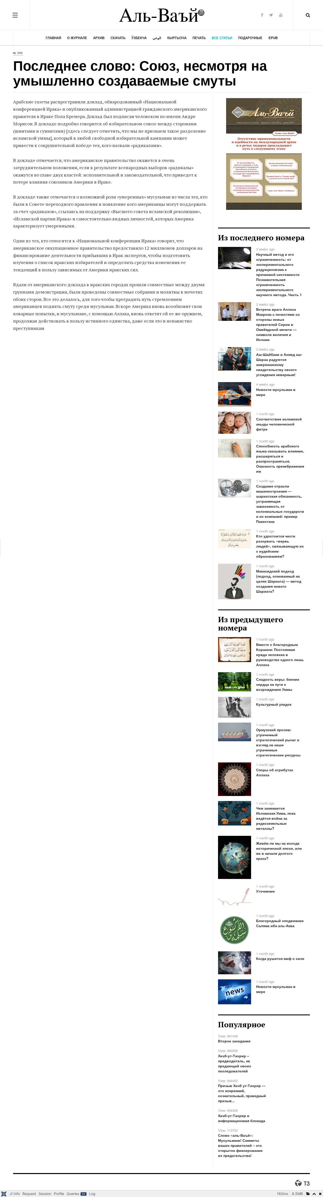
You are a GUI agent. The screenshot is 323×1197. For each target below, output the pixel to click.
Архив (98, 37)
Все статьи (222, 37)
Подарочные (250, 37)
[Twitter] (271, 15)
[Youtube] (281, 15)
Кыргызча (176, 37)
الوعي (157, 37)
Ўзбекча (139, 37)
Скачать (118, 37)
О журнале (77, 37)
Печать (199, 37)
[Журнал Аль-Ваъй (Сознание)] (161, 15)
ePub (273, 37)
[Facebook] (262, 15)
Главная (53, 37)
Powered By (302, 1183)
